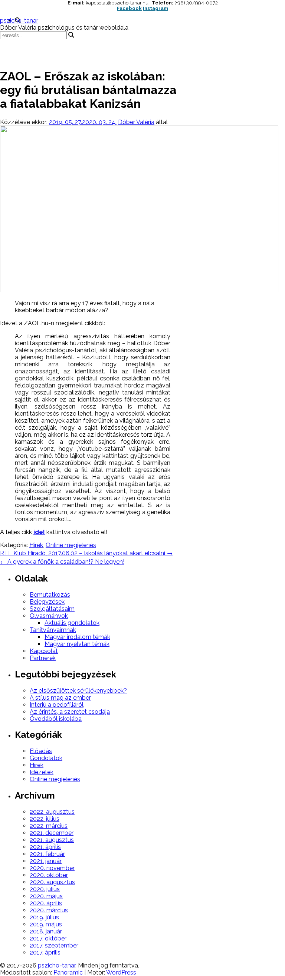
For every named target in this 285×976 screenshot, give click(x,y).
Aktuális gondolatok (72, 622)
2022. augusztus (52, 811)
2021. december (51, 832)
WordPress (121, 972)
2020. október (49, 875)
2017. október (48, 938)
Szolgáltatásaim (52, 608)
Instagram (155, 8)
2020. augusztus (52, 882)
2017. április (45, 952)
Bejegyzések (47, 601)
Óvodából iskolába (56, 718)
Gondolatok (46, 758)
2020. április (46, 903)
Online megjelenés (71, 545)
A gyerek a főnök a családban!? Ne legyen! (62, 561)
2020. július (45, 889)
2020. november (52, 868)
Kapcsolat (44, 650)
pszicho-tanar (19, 20)
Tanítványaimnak (53, 629)
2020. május (46, 896)
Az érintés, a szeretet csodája (70, 711)
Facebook (129, 8)
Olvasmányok (49, 615)
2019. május (46, 924)
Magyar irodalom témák (77, 636)
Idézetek (41, 772)
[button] (142, 50)
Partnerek (43, 658)
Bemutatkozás (50, 594)
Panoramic (68, 972)
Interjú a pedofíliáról (56, 704)
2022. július (44, 818)
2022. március (49, 825)
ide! (39, 532)
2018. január (46, 931)
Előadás (41, 751)
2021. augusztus (52, 839)
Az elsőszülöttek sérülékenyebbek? (78, 690)
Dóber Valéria (136, 122)
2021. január (46, 861)
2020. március (49, 910)
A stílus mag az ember (60, 697)
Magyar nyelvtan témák (77, 643)
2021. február (47, 853)
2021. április (45, 846)
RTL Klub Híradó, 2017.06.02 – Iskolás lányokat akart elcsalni (86, 553)
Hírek (36, 545)
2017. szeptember (54, 945)
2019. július (44, 917)
